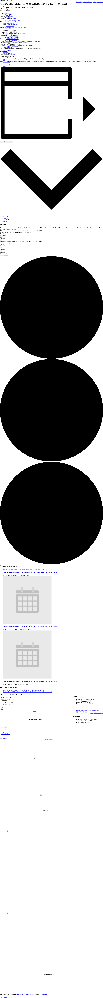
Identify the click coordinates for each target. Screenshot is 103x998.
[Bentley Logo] (48, 913)
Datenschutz (4, 729)
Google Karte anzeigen (97, 713)
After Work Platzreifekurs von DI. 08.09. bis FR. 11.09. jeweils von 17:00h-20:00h (30, 572)
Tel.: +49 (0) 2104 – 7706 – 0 (83, 2)
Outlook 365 (6, 219)
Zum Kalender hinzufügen (7, 142)
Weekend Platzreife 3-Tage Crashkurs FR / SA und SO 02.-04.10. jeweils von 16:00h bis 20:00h (27, 692)
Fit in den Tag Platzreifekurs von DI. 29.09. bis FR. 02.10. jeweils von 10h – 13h (23, 690)
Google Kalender (7, 216)
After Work (92, 704)
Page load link (3, 997)
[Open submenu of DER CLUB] (10, 13)
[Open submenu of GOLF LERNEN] (13, 23)
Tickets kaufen (4, 255)
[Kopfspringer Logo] (48, 831)
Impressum (4, 727)
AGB (2, 732)
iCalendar (5, 218)
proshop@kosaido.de (97, 2)
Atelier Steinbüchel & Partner (24, 994)
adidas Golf (44, 994)
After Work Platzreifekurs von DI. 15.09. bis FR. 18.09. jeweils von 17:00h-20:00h (30, 627)
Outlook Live (6, 221)
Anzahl (2, 238)
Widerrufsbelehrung (6, 734)
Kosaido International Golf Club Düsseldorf (87, 710)
